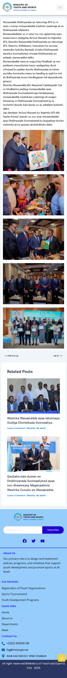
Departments (10, 624)
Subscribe (53, 530)
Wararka (31, 428)
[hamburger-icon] (60, 7)
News (5, 630)
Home (5, 612)
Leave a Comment (16, 428)
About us (7, 618)
